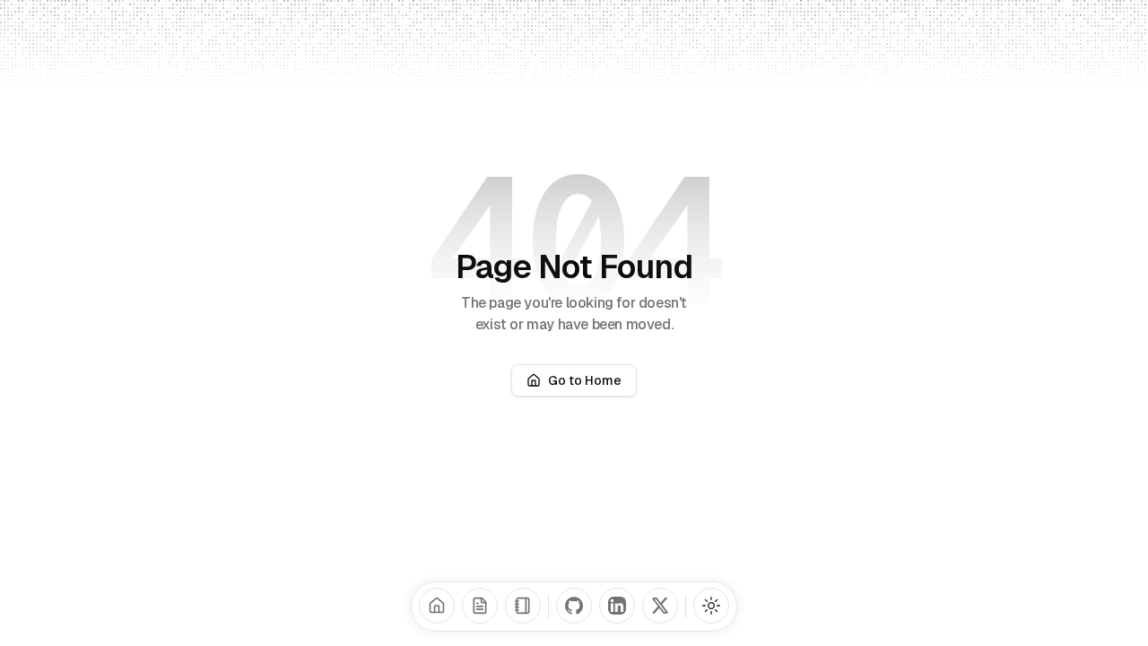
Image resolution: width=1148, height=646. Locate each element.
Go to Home (585, 380)
